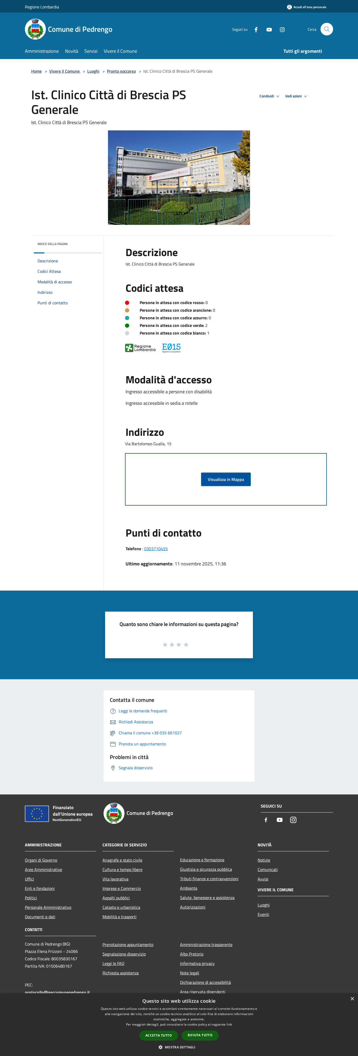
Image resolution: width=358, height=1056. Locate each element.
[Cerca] (327, 29)
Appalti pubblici (116, 898)
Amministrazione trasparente (206, 944)
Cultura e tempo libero (122, 869)
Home (36, 71)
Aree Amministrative (43, 869)
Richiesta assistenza (120, 973)
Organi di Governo (41, 860)
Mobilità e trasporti (119, 917)
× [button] (352, 999)
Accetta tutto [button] (158, 1035)
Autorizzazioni (192, 907)
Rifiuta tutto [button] (200, 1035)
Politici (31, 898)
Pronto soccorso (121, 71)
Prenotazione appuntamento (127, 944)
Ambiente (188, 888)
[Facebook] (254, 29)
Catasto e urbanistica (121, 907)
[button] (178, 1047)
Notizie (264, 860)
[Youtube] (267, 29)
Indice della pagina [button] (52, 243)
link (229, 1024)
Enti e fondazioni (40, 888)
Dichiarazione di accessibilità (205, 982)
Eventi (263, 914)
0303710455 (156, 548)
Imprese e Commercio (121, 888)
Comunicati (268, 869)
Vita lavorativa (115, 879)
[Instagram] (280, 29)
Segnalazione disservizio (124, 954)
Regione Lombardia (42, 7)
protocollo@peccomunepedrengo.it (57, 992)
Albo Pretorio (191, 954)
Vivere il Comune (65, 71)
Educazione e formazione (202, 860)
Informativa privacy (197, 963)
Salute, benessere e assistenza (207, 897)
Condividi (267, 96)
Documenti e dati (40, 917)
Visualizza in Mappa (226, 479)
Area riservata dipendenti (202, 992)
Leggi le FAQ (113, 963)
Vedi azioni (293, 96)
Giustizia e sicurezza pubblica (206, 869)
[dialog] (179, 1024)
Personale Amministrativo (48, 907)
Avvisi (263, 879)
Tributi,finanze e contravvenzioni (209, 878)
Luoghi (93, 71)
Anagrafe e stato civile (122, 860)
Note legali (189, 973)
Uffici (29, 879)
